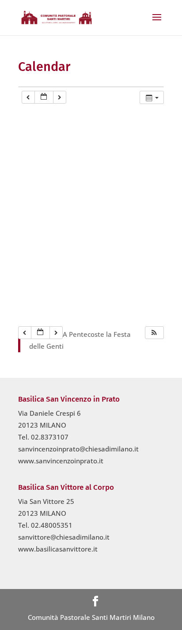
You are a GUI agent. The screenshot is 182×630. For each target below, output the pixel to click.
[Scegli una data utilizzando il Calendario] (43, 97)
